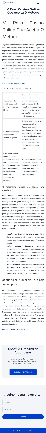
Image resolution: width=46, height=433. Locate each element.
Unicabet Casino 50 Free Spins (13, 329)
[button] (38, 3)
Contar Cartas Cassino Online (13, 83)
